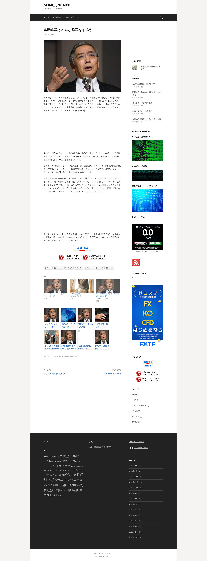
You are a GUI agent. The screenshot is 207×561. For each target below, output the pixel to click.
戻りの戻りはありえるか (54, 374)
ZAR (78, 461)
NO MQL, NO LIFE (57, 5)
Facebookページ (136, 442)
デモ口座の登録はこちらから (148, 252)
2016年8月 (133, 499)
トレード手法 (70, 17)
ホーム (46, 17)
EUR (58, 456)
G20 (52, 461)
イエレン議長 (52, 465)
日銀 (59, 356)
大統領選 (71, 480)
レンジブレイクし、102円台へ (55, 294)
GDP (56, 461)
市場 (49, 356)
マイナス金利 (49, 475)
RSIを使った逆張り (140, 166)
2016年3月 (133, 526)
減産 (78, 485)
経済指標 (65, 356)
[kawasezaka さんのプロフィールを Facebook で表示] (45, 442)
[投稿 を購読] (136, 262)
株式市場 (71, 485)
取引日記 (135, 417)
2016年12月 (133, 477)
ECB (51, 456)
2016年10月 (133, 488)
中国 (63, 475)
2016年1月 (133, 537)
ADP (46, 456)
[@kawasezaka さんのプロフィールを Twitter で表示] (47, 442)
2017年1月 (133, 471)
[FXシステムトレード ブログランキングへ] (94, 257)
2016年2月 (133, 532)
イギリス (67, 465)
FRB (47, 461)
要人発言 (63, 491)
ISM (60, 461)
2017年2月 (133, 466)
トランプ (61, 470)
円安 (74, 474)
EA (135, 400)
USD (73, 461)
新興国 (47, 485)
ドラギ (74, 470)
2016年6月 (133, 510)
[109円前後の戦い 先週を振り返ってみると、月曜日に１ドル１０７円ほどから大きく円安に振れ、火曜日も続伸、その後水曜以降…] (82, 286)
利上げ (49, 480)
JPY (64, 461)
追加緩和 (73, 490)
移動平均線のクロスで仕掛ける (144, 186)
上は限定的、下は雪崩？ (142, 111)
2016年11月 (133, 482)
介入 (67, 474)
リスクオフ (58, 475)
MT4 (134, 394)
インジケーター (140, 405)
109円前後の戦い (76, 294)
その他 (135, 411)
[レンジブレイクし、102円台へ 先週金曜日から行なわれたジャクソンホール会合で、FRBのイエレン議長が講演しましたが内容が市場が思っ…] (55, 286)
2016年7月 (133, 504)
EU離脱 (64, 456)
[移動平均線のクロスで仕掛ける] (147, 200)
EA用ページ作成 (138, 217)
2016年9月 (133, 493)
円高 (80, 474)
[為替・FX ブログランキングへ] (70, 257)
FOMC (74, 456)
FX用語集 (57, 17)
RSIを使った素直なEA (141, 137)
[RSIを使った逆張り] (147, 175)
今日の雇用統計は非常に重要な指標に (147, 119)
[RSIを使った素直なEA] (147, 150)
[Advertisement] (82, 132)
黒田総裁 (73, 356)
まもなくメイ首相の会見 (142, 103)
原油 (57, 479)
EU (55, 457)
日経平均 (54, 485)
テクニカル (54, 470)
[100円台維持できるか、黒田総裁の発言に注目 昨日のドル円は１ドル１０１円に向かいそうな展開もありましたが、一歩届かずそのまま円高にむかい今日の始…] (108, 286)
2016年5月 (133, 515)
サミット (46, 470)
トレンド (68, 470)
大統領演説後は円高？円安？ (144, 84)
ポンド (80, 470)
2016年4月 (133, 521)
